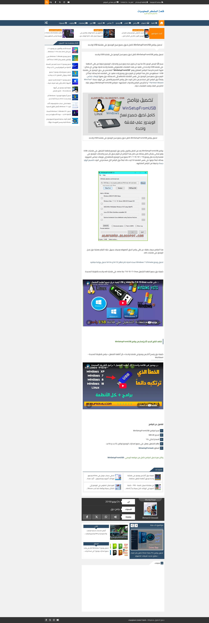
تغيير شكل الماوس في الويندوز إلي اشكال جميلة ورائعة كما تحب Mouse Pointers (101, 487)
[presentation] (136, 525)
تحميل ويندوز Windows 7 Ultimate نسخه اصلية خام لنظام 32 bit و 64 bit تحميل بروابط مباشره (126, 262)
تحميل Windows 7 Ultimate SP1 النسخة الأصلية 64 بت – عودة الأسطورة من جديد (58, 113)
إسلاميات (82, 23)
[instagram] (64, 2)
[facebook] (55, 2)
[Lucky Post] (46, 23)
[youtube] (68, 2)
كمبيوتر (144, 23)
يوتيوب (71, 23)
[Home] (161, 23)
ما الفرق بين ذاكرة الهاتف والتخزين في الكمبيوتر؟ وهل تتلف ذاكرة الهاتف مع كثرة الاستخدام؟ (120, 34)
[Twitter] (96, 517)
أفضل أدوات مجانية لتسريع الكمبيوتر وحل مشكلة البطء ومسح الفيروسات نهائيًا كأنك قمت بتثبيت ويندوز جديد (58, 121)
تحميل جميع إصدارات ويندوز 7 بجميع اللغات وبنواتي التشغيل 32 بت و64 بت (59, 74)
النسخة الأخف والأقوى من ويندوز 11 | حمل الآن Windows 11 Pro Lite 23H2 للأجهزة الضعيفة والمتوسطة (59, 50)
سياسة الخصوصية (155, 2)
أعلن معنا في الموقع (109, 2)
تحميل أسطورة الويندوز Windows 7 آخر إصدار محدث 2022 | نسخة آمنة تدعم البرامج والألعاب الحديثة (59, 97)
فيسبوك (62, 23)
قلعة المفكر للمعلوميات (137, 620)
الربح (91, 23)
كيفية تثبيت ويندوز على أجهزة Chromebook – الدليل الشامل (62, 89)
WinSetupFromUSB (116, 457)
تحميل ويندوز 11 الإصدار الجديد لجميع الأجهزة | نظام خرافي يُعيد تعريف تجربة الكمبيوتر (59, 81)
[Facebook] (87, 517)
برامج (135, 23)
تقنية (153, 23)
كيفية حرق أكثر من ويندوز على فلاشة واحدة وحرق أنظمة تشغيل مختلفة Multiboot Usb (140, 477)
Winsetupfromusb (146, 448)
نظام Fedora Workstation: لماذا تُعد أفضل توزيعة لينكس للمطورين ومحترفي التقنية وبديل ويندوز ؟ (78, 34)
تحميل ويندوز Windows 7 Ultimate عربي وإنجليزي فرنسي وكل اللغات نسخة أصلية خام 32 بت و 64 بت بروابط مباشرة (58, 58)
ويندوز (118, 23)
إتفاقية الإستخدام (140, 2)
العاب (126, 23)
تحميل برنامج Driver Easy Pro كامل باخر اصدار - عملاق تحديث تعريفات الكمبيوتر (147, 554)
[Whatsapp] (106, 517)
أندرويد (100, 23)
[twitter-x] (60, 2)
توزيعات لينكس (93, 76)
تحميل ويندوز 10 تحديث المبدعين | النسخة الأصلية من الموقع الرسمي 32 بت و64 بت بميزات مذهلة (58, 66)
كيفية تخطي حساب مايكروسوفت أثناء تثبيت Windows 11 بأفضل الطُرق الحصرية (58, 105)
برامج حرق (115, 509)
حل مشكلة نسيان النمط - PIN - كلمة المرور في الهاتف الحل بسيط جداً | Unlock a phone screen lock (139, 487)
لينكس (109, 23)
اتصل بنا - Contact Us (127, 2)
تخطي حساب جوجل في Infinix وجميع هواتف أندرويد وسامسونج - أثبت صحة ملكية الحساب (100, 477)
